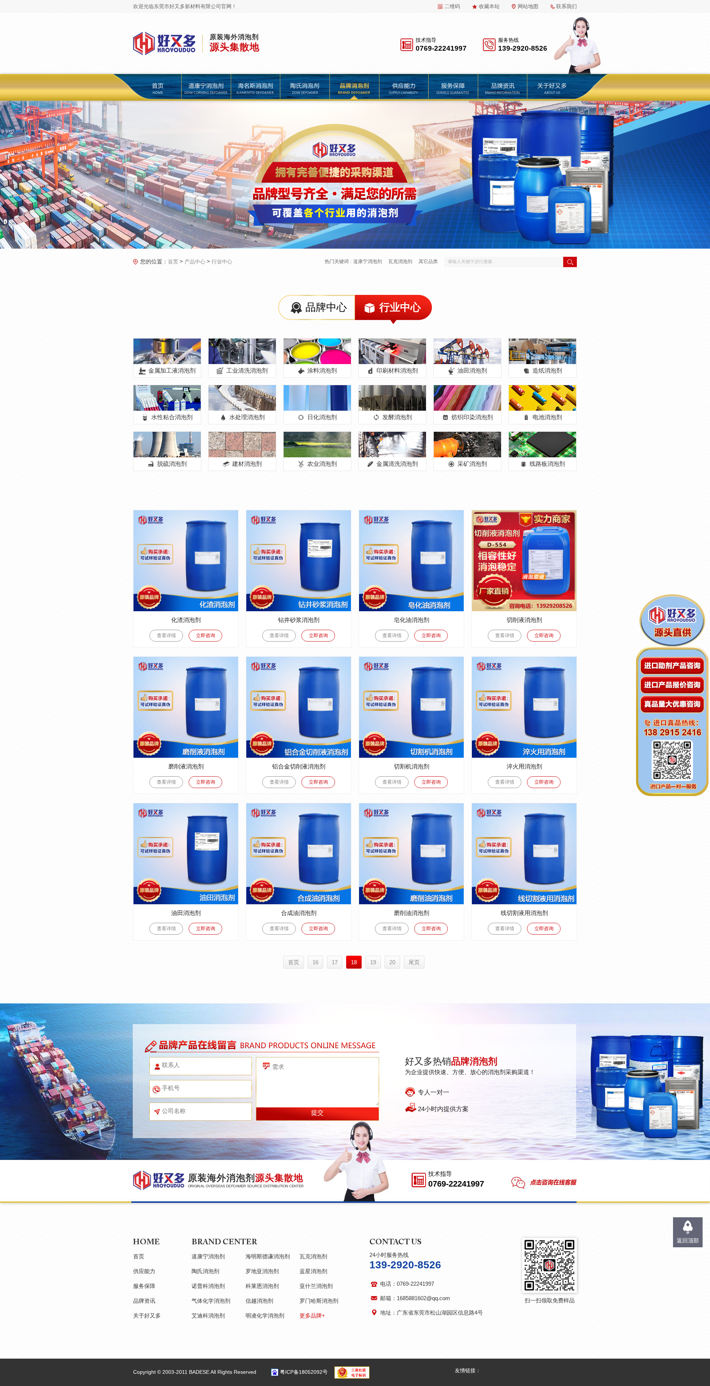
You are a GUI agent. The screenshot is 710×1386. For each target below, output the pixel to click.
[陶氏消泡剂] (304, 87)
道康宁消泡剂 (367, 261)
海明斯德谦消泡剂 (268, 1256)
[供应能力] (403, 87)
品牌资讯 (144, 1301)
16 (315, 962)
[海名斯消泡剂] (255, 87)
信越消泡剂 (259, 1301)
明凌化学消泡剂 (265, 1315)
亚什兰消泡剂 (316, 1286)
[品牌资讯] (502, 87)
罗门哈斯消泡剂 (319, 1301)
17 (335, 962)
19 (373, 962)
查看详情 (166, 635)
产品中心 (195, 262)
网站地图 (528, 6)
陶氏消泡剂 (205, 1271)
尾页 (414, 962)
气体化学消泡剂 (211, 1301)
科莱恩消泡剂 (262, 1286)
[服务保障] (452, 87)
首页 (173, 262)
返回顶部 (688, 1240)
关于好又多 (147, 1315)
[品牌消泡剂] (354, 87)
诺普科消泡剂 (208, 1286)
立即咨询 (205, 635)
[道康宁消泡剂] (206, 87)
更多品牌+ (312, 1315)
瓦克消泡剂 (400, 261)
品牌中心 (326, 307)
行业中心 (222, 262)
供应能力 (144, 1271)
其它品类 (428, 261)
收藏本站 (489, 6)
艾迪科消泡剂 (208, 1315)
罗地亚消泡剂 (262, 1271)
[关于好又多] (552, 87)
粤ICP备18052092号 (304, 1372)
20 (392, 962)
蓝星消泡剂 (313, 1271)
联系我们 (566, 6)
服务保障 (144, 1286)
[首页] (158, 87)
